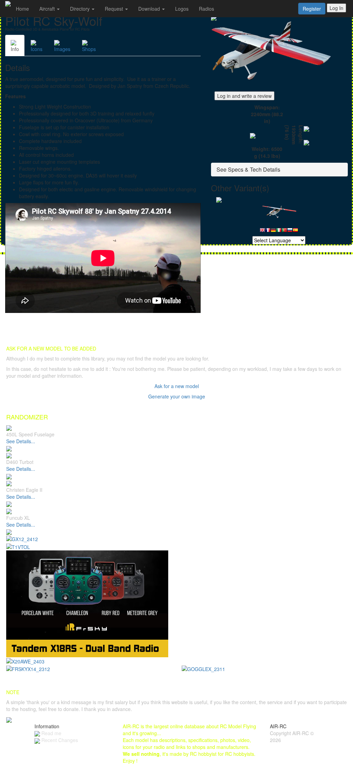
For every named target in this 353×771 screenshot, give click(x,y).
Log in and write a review (244, 95)
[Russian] (290, 231)
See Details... (20, 441)
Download (149, 8)
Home (22, 8)
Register (312, 8)
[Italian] (279, 231)
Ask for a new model (176, 386)
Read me (50, 733)
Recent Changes (59, 740)
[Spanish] (295, 231)
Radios (206, 8)
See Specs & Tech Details (248, 169)
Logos (182, 8)
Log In (336, 7)
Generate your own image (176, 396)
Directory (80, 8)
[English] (262, 231)
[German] (273, 231)
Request (114, 8)
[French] (268, 231)
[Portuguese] (284, 231)
